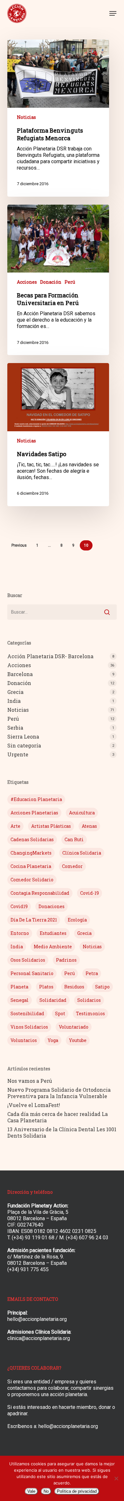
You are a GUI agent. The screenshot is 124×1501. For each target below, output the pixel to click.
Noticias (26, 117)
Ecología (77, 920)
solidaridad (52, 1000)
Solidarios (89, 1000)
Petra (92, 973)
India (14, 701)
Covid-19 (89, 893)
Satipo (102, 987)
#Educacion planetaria (36, 799)
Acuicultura (82, 813)
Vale (31, 1491)
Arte (15, 826)
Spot (60, 1013)
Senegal (19, 1000)
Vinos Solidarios (29, 1027)
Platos (46, 987)
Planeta (19, 987)
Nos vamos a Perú (29, 1081)
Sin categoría (24, 745)
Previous (19, 545)
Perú (70, 282)
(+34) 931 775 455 (28, 1269)
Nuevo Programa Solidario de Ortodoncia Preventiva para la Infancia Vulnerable (59, 1093)
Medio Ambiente (53, 947)
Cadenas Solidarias (32, 839)
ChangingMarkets (31, 853)
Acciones (27, 282)
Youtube (77, 1040)
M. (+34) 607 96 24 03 (83, 1238)
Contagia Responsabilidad (39, 893)
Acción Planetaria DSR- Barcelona (50, 656)
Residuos (74, 987)
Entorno (19, 933)
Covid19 (19, 906)
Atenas (89, 826)
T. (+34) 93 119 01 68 (30, 1238)
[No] (116, 1478)
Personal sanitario (31, 973)
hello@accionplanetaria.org (37, 1319)
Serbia (15, 728)
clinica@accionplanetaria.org (38, 1338)
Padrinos (66, 960)
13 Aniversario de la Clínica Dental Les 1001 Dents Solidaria (61, 1132)
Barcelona (20, 674)
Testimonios (90, 1013)
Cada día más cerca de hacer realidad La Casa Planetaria (57, 1117)
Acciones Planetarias (34, 813)
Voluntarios (23, 1040)
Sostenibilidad (27, 1013)
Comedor (72, 866)
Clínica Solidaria (81, 853)
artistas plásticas (51, 826)
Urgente (17, 754)
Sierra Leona (23, 736)
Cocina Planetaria (30, 866)
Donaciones (51, 906)
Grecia (15, 692)
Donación (50, 282)
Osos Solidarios (27, 960)
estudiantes (53, 933)
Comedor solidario (31, 880)
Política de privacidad (77, 1491)
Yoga (53, 1040)
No (46, 1491)
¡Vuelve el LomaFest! (33, 1105)
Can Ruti (74, 839)
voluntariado (73, 1027)
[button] (112, 13)
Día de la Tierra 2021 (33, 920)
